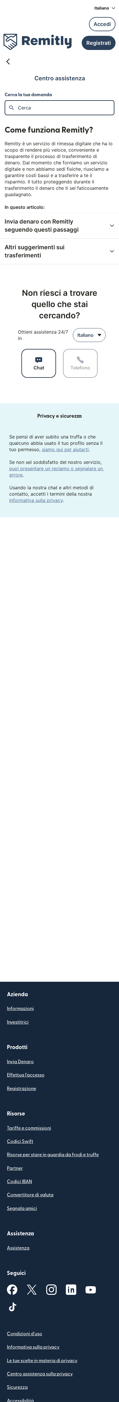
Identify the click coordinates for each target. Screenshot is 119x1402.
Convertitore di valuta (30, 1195)
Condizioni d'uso (24, 1334)
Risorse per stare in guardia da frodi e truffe (53, 1154)
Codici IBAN (19, 1181)
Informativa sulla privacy (36, 500)
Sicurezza (17, 1387)
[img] (37, 42)
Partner (15, 1168)
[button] (105, 8)
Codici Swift (20, 1141)
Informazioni (20, 1008)
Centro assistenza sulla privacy (40, 1374)
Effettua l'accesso (25, 1075)
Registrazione (21, 1088)
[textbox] (66, 108)
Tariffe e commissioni (29, 1128)
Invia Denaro (20, 1061)
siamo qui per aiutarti (65, 449)
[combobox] (89, 335)
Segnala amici (22, 1208)
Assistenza (18, 1248)
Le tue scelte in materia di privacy (42, 1360)
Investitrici (18, 1022)
